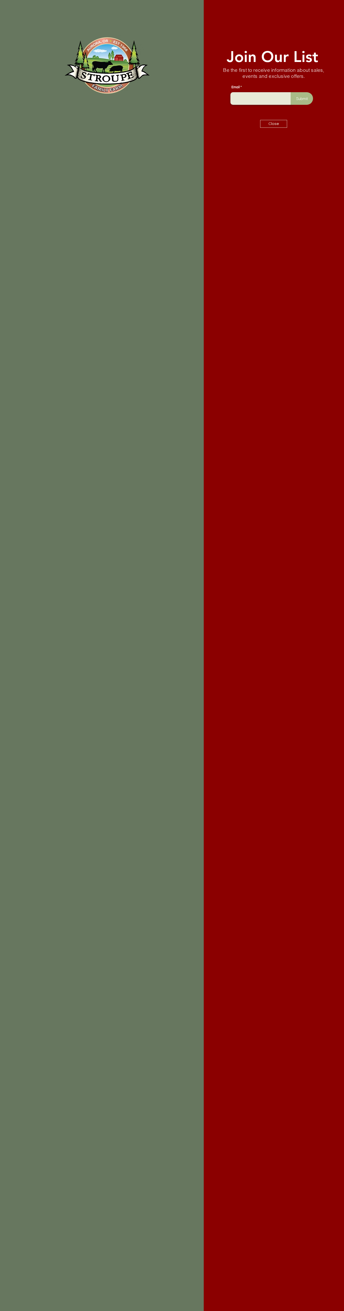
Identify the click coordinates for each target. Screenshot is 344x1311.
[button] (273, 124)
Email (235, 87)
